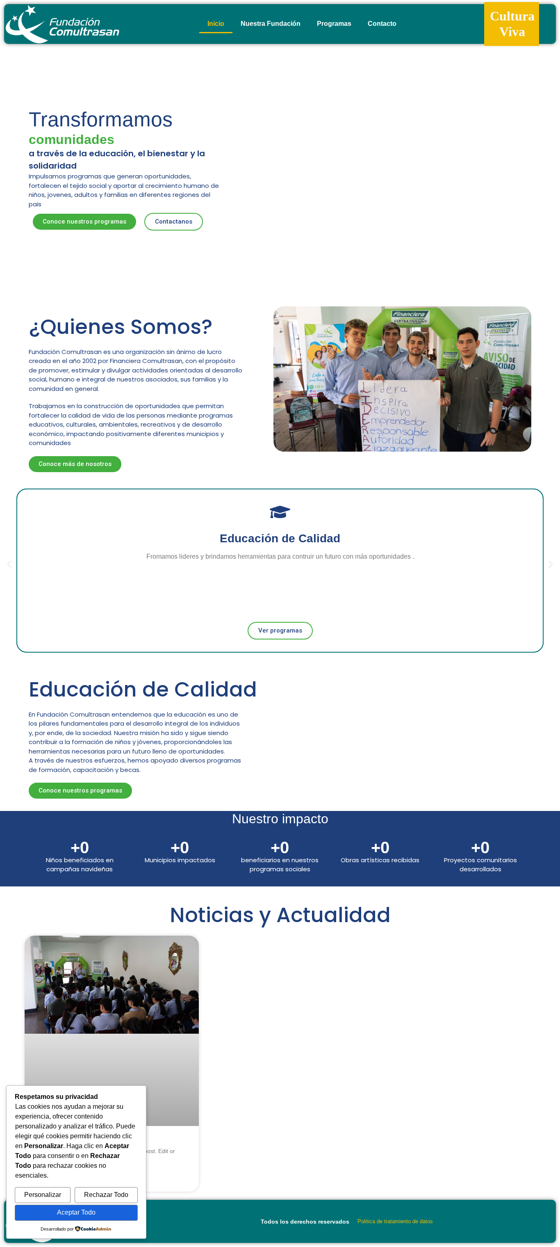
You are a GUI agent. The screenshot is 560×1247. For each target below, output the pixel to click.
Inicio (215, 23)
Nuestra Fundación (270, 23)
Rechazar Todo (106, 1194)
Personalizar (42, 1194)
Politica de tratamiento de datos (395, 1221)
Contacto (382, 23)
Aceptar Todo (76, 1212)
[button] (9, 564)
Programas (334, 23)
